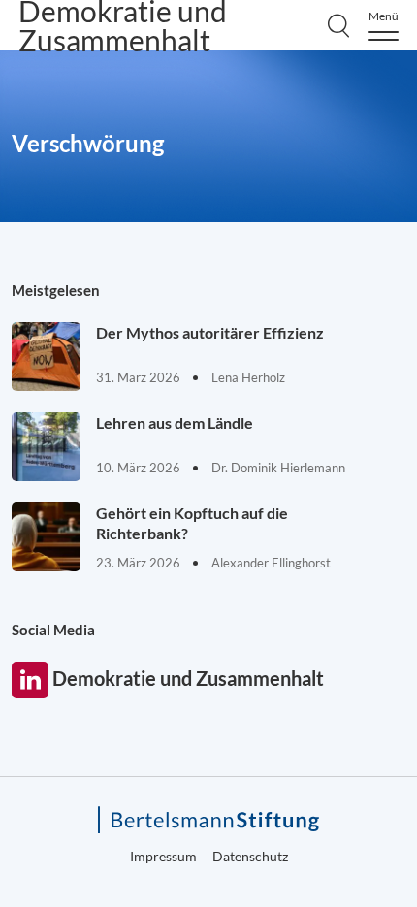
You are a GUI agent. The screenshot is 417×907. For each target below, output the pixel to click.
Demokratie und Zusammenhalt (30, 680)
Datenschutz (250, 856)
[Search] (338, 25)
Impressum (163, 856)
